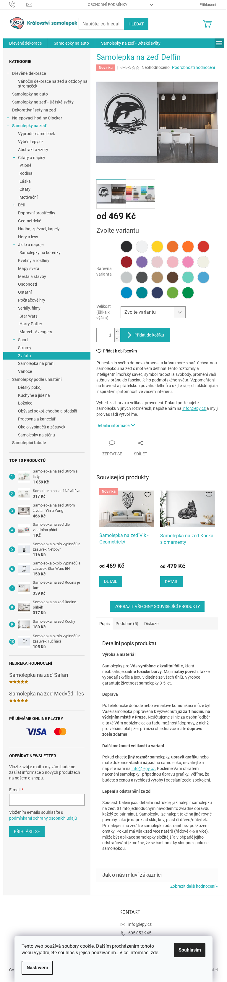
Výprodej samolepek (36, 133)
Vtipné (25, 165)
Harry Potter (31, 323)
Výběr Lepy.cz (30, 141)
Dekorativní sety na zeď (34, 110)
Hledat (136, 24)
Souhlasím (190, 950)
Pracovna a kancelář (37, 419)
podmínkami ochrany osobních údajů (43, 818)
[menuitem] (25, 43)
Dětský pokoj (29, 387)
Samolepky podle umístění (37, 379)
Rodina (26, 173)
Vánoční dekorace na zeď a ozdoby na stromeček (52, 84)
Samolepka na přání (36, 363)
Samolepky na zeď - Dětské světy (43, 102)
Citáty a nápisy (31, 157)
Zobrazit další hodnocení (192, 886)
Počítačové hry (31, 300)
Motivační (29, 197)
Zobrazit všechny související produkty (157, 606)
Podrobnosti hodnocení (193, 67)
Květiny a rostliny (33, 260)
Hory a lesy (28, 236)
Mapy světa (28, 268)
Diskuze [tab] (151, 623)
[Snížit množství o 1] (117, 338)
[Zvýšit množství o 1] (117, 331)
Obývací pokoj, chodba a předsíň (47, 411)
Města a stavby (32, 276)
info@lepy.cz (194, 408)
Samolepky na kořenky (40, 252)
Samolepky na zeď (29, 125)
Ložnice (25, 403)
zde (154, 952)
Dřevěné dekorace (29, 73)
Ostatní (25, 292)
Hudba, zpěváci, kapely (39, 229)
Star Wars (29, 316)
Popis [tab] (104, 623)
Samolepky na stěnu (36, 435)
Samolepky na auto (30, 94)
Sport (23, 339)
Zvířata (24, 355)
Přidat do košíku (149, 335)
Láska (25, 181)
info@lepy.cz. (144, 768)
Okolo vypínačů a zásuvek (41, 427)
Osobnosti (27, 284)
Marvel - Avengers (36, 331)
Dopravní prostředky (36, 213)
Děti (21, 205)
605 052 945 (139, 933)
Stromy (24, 347)
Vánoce (25, 371)
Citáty (25, 189)
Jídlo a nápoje (30, 244)
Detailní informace (112, 425)
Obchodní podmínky (107, 4)
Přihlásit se (27, 831)
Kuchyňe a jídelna (34, 395)
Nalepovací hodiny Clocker (37, 118)
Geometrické (29, 221)
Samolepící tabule (29, 442)
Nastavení (37, 967)
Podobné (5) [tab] (127, 623)
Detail (110, 581)
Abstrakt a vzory (33, 149)
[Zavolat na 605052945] (18, 4)
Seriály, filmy (29, 308)
